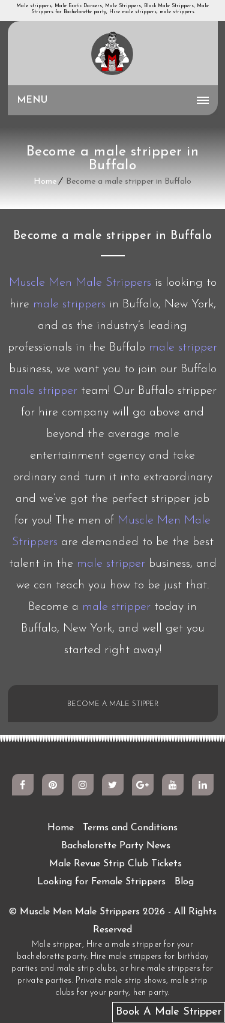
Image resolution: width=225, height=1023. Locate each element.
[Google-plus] (143, 784)
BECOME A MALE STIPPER (112, 704)
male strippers (69, 304)
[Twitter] (113, 784)
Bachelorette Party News (115, 846)
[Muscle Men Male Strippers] (113, 54)
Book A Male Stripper (168, 1012)
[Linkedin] (203, 784)
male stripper (183, 348)
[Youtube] (173, 784)
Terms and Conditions (130, 828)
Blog (184, 882)
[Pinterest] (53, 784)
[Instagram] (83, 784)
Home (45, 181)
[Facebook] (23, 784)
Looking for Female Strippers (101, 882)
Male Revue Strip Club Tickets (115, 864)
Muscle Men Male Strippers (80, 283)
